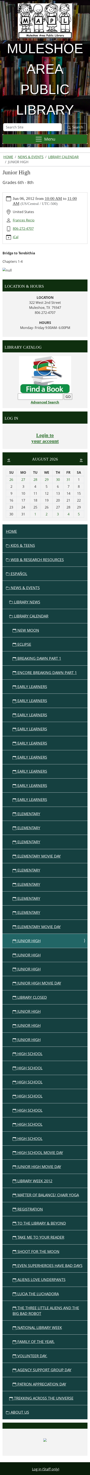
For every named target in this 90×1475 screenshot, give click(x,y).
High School (29, 1053)
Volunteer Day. (31, 1355)
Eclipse (23, 644)
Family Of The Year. (35, 1341)
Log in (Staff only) (45, 1469)
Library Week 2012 (34, 1180)
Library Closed (31, 997)
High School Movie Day (39, 1152)
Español (18, 573)
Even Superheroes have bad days (49, 1265)
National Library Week (39, 1327)
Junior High (28, 940)
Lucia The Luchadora (37, 1293)
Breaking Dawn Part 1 (38, 658)
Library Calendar (63, 157)
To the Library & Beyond (41, 1223)
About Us (19, 1412)
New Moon (27, 630)
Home (8, 157)
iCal (15, 237)
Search (77, 127)
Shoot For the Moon (37, 1251)
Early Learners (31, 686)
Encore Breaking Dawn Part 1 (46, 672)
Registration (29, 1209)
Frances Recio (24, 220)
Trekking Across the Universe (43, 1398)
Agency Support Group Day (43, 1369)
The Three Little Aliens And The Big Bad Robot (46, 1310)
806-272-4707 (23, 228)
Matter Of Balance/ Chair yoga (47, 1194)
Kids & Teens (22, 545)
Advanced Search (45, 402)
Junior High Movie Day (38, 983)
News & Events (31, 157)
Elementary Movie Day (38, 856)
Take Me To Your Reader (40, 1237)
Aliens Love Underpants (41, 1279)
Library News (26, 601)
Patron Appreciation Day (41, 1384)
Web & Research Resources (37, 559)
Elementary (28, 813)
